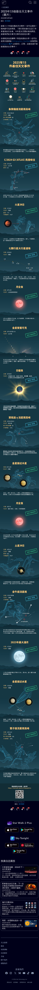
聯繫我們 (4, 963)
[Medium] (19, 973)
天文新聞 (4, 942)
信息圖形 (5, 7)
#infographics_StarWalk (21, 41)
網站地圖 (29, 982)
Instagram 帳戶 (6, 44)
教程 (2, 946)
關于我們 (4, 960)
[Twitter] (17, 53)
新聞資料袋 (23, 982)
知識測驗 (4, 949)
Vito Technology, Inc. (20, 801)
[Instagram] (11, 973)
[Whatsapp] (27, 53)
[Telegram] (22, 53)
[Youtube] (24, 973)
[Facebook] (12, 53)
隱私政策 (9, 982)
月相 (2, 956)
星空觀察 (7, 21)
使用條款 (15, 982)
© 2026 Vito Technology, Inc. (19, 979)
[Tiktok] (28, 973)
